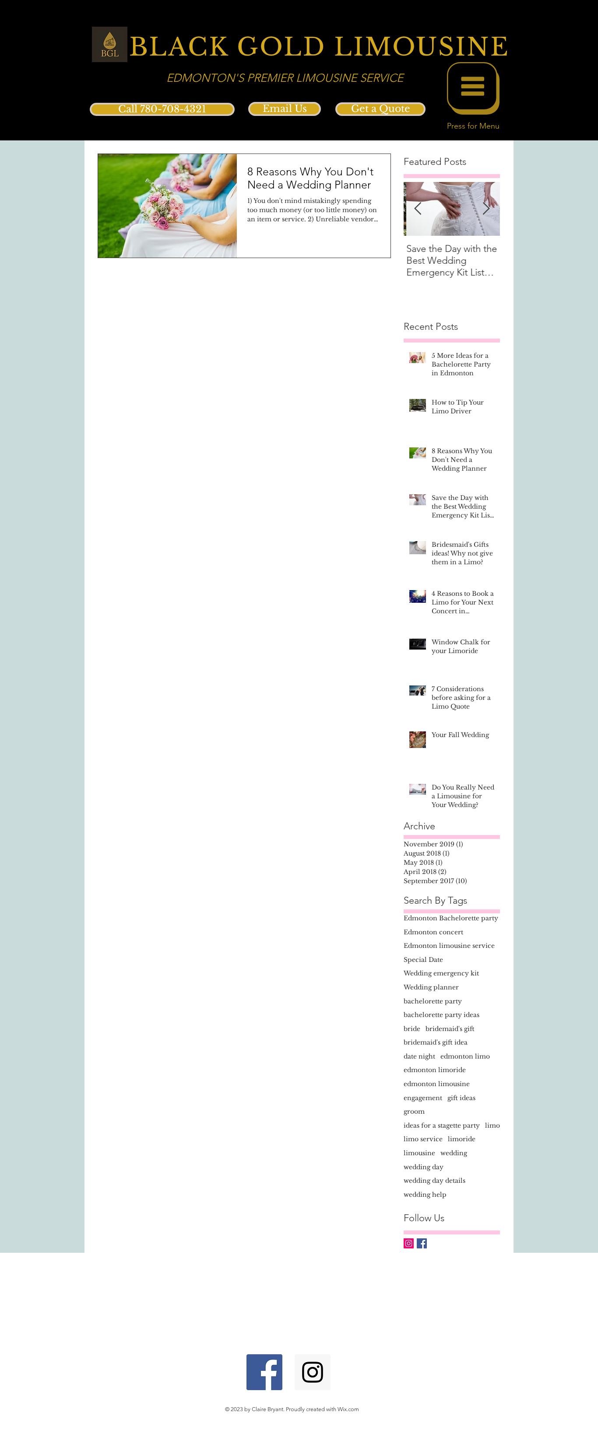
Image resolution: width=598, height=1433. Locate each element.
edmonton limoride (435, 1070)
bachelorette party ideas (441, 1015)
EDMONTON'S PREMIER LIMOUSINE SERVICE (284, 78)
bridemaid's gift (450, 1029)
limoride (461, 1139)
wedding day (423, 1167)
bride (412, 1029)
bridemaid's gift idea (436, 1042)
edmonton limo (465, 1056)
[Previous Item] (418, 209)
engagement (423, 1098)
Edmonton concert (433, 932)
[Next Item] (486, 209)
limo (492, 1125)
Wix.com (348, 1409)
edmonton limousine (437, 1084)
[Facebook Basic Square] (422, 1243)
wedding (453, 1153)
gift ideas (461, 1098)
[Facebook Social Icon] (264, 1372)
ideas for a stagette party (442, 1125)
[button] (473, 88)
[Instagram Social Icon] (409, 1243)
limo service (423, 1139)
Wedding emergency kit (441, 973)
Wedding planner (431, 987)
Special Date (423, 960)
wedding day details (434, 1181)
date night (419, 1056)
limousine (419, 1153)
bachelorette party (433, 1001)
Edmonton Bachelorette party (451, 918)
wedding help (425, 1195)
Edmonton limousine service (449, 946)
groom (414, 1111)
